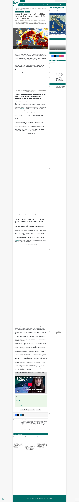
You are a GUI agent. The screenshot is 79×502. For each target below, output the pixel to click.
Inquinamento (44, 4)
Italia (31, 4)
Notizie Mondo (23, 8)
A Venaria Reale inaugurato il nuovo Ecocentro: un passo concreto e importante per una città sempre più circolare (60, 79)
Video (66, 4)
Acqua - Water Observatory (19, 11)
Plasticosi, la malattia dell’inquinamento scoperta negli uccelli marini (29, 403)
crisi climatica (25, 409)
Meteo (19, 8)
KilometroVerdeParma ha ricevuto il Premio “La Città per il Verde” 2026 (60, 74)
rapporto (23, 108)
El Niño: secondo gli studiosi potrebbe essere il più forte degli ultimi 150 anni (60, 87)
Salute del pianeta (26, 4)
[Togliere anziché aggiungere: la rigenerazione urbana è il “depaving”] (52, 65)
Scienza (39, 4)
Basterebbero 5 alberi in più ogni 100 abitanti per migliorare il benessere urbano (60, 70)
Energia (54, 4)
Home (21, 4)
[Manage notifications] (3, 499)
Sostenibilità (49, 4)
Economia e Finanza (59, 4)
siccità (38, 409)
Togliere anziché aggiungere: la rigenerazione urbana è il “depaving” (60, 65)
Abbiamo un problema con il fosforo (22, 405)
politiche (32, 409)
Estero (35, 4)
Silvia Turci (23, 25)
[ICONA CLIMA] (16, 3)
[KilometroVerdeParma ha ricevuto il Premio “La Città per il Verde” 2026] (52, 74)
